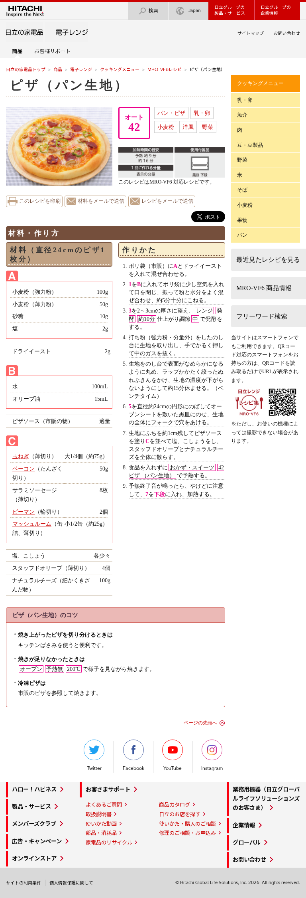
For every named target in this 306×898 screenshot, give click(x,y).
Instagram (212, 768)
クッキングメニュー (119, 69)
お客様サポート (52, 51)
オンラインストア (34, 858)
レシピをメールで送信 (167, 201)
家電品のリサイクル (109, 842)
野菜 (207, 127)
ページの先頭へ (200, 723)
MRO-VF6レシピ (164, 69)
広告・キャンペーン (37, 841)
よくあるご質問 (104, 804)
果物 (242, 220)
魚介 (242, 115)
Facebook (133, 768)
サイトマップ (250, 33)
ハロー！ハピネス (34, 789)
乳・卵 (202, 113)
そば (242, 190)
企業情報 (244, 825)
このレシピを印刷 (40, 201)
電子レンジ (81, 69)
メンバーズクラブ (34, 823)
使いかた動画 (101, 824)
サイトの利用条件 (23, 883)
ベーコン (23, 468)
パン (242, 235)
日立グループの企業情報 (276, 10)
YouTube (172, 768)
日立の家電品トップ (25, 69)
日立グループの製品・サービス (229, 10)
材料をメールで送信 (101, 201)
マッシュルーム (31, 523)
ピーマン (23, 511)
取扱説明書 (99, 814)
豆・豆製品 (250, 145)
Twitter (94, 768)
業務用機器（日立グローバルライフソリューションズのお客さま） (266, 798)
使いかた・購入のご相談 (187, 824)
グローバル (247, 842)
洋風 (188, 127)
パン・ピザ (171, 113)
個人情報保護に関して (71, 883)
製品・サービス (31, 806)
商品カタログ (174, 804)
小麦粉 (165, 127)
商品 (57, 69)
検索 (153, 11)
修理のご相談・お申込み (187, 833)
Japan (194, 10)
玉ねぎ (20, 456)
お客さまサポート (108, 789)
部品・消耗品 (101, 833)
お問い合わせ (287, 33)
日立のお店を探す (179, 814)
